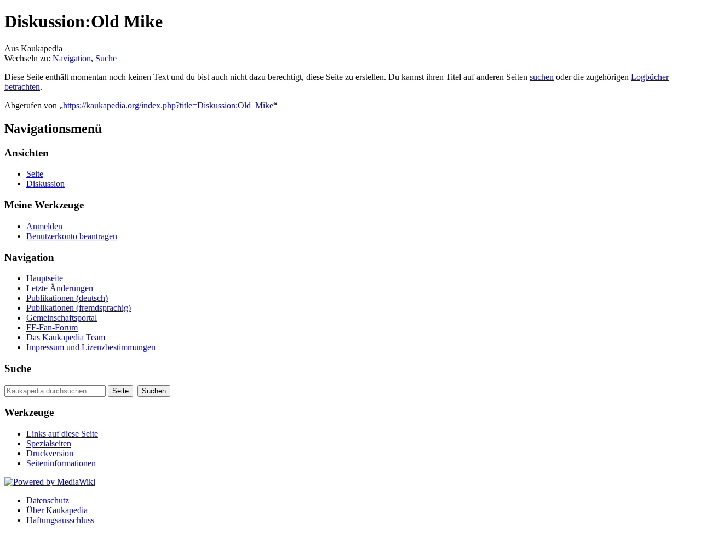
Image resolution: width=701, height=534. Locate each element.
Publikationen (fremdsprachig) (78, 307)
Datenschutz (47, 500)
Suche (106, 58)
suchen (542, 77)
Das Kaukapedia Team (65, 337)
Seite (34, 173)
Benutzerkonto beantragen (71, 236)
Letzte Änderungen (59, 288)
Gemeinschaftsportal (61, 317)
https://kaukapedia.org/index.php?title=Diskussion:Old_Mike (168, 105)
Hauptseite (44, 278)
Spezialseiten (48, 443)
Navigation (72, 58)
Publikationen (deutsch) (67, 298)
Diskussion (45, 183)
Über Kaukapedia (57, 510)
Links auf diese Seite (62, 433)
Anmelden (44, 226)
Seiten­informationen (61, 463)
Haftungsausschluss (60, 520)
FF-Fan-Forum (52, 327)
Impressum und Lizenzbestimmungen (91, 347)
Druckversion (49, 453)
